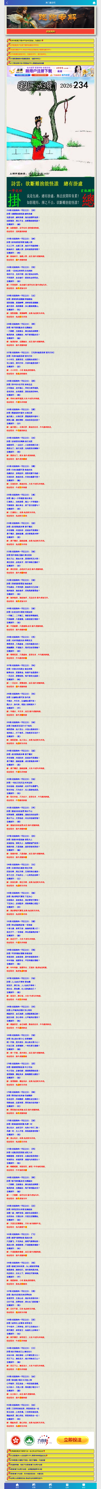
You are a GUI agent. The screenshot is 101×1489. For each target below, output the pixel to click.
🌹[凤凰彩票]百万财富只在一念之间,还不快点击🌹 (27, 1451)
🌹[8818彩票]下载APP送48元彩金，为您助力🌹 (26, 40)
